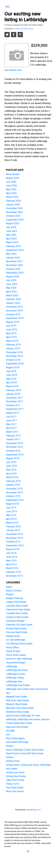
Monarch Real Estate (16, 704)
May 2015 (11, 515)
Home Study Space (16, 655)
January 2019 (13, 348)
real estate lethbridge (17, 742)
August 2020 (12, 276)
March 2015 (12, 522)
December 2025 (14, 208)
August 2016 (12, 458)
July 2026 (11, 181)
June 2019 (11, 329)
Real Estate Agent (15, 738)
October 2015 (13, 496)
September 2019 (15, 318)
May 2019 (11, 333)
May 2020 (11, 287)
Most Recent (12, 174)
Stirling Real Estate (16, 776)
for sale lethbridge (15, 639)
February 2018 (13, 390)
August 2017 (12, 412)
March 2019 (12, 341)
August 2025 (12, 223)
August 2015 (12, 503)
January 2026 (13, 204)
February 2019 (13, 344)
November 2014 (14, 538)
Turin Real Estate (14, 787)
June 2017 (11, 420)
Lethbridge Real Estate (23, 29)
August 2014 (12, 549)
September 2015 (15, 500)
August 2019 (12, 322)
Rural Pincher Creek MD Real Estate (24, 753)
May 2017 (11, 424)
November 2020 (14, 265)
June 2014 (11, 556)
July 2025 (11, 227)
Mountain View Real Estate (20, 708)
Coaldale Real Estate (17, 613)
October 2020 (13, 269)
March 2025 (12, 242)
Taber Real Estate (15, 780)
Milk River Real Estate (17, 700)
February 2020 (13, 299)
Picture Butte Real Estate (19, 723)
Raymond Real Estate (17, 727)
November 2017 (14, 401)
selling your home (15, 772)
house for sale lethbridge (19, 658)
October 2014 (13, 541)
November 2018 (14, 356)
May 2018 (11, 378)
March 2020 (12, 295)
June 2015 (11, 511)
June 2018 (11, 375)
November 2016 (14, 447)
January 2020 (13, 303)
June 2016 (11, 465)
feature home (13, 636)
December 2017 (14, 397)
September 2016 (15, 454)
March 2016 (12, 477)
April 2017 (11, 428)
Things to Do (12, 783)
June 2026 (11, 185)
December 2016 (14, 443)
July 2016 (11, 462)
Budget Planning (14, 598)
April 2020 (11, 291)
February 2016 (13, 481)
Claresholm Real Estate (18, 609)
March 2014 (12, 568)
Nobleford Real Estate (17, 711)
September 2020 (15, 272)
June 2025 (11, 231)
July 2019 (11, 325)
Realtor (9, 745)
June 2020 (11, 284)
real (8, 734)
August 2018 (12, 367)
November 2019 (14, 310)
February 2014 (13, 572)
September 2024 (15, 250)
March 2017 (12, 431)
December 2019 (14, 306)
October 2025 (13, 215)
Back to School (14, 590)
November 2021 (14, 261)
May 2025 (11, 234)
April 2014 (11, 564)
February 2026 (13, 200)
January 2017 (13, 439)
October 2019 (13, 314)
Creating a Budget (15, 620)
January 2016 (13, 484)
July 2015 (11, 507)
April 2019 (11, 337)
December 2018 (14, 352)
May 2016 (11, 469)
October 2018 (13, 359)
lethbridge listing (15, 677)
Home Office (12, 647)
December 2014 (14, 534)
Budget (9, 594)
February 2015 (13, 526)
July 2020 (11, 280)
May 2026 (11, 189)
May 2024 (11, 253)
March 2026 (12, 197)
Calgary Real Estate (16, 601)
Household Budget (15, 662)
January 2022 (13, 257)
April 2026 (11, 193)
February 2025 (13, 246)
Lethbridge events (15, 674)
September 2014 (15, 545)
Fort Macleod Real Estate (19, 643)
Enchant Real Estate (16, 628)
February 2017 (13, 435)
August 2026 (12, 178)
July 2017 (11, 416)
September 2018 (15, 363)
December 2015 (14, 488)
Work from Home (15, 791)
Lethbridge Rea (14, 681)
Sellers (9, 757)
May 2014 (11, 560)
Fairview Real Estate (16, 632)
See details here (13, 70)
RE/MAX (10, 730)
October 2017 (13, 405)
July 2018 (11, 371)
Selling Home (13, 761)
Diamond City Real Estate (19, 624)
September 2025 (15, 219)
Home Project (13, 651)
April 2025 (11, 238)
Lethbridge (11, 666)
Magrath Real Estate (16, 696)
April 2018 (11, 382)
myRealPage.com (33, 810)
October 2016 (13, 450)
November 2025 (14, 212)
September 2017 (15, 409)
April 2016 (11, 473)
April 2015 (11, 519)
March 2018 (12, 386)
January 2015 (13, 530)
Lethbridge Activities (17, 670)
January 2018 (13, 394)
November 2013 (14, 575)
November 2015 (14, 492)
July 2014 (11, 553)
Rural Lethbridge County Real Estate (24, 749)
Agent (9, 586)
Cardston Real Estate (17, 605)
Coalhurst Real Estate (17, 617)
